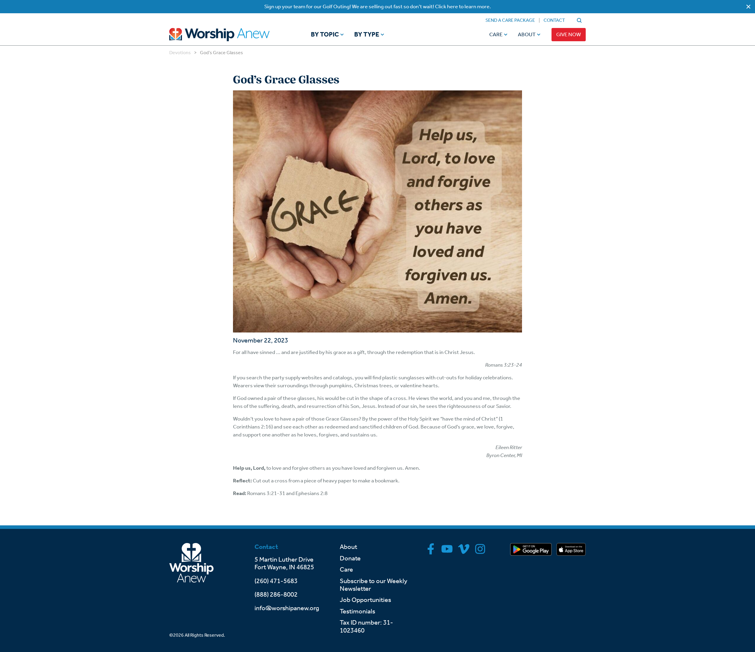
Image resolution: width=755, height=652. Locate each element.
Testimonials (357, 611)
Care (496, 34)
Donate (350, 558)
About (527, 34)
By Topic (325, 35)
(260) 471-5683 (276, 581)
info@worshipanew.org (287, 608)
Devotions (180, 52)
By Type (366, 35)
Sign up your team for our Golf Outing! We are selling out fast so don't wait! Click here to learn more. (377, 6)
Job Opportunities (365, 600)
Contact (554, 20)
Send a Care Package (510, 20)
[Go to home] (230, 34)
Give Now (568, 34)
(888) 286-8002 (276, 594)
